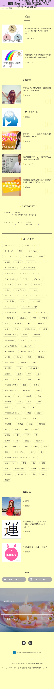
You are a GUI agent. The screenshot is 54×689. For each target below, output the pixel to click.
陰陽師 (32, 468)
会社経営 (36, 335)
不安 (33, 318)
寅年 (28, 374)
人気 (15, 329)
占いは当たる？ (26, 351)
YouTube (14, 579)
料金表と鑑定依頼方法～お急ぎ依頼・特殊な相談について (37, 181)
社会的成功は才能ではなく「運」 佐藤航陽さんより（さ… (35, 524)
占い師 (6, 357)
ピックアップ (29, 164)
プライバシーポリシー (18, 663)
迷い (31, 452)
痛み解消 (42, 424)
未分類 (28, 222)
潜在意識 (7, 424)
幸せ (38, 379)
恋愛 (17, 396)
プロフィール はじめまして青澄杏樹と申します (37, 135)
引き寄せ (35, 385)
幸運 (23, 385)
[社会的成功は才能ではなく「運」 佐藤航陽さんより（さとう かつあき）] (11, 529)
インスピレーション (11, 256)
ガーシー (30, 262)
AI (16, 245)
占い (31, 340)
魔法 (43, 474)
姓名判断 (7, 368)
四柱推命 (40, 357)
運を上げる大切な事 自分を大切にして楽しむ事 (37, 89)
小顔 (28, 379)
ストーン (22, 273)
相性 (25, 430)
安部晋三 (7, 374)
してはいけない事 (28, 268)
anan (26, 245)
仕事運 (24, 335)
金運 (23, 463)
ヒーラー (25, 296)
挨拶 (28, 402)
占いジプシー (28, 346)
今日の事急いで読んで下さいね (25, 215)
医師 (22, 340)
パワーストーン (9, 296)
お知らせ (27, 95)
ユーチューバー (9, 307)
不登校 (44, 318)
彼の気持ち (26, 390)
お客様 (6, 262)
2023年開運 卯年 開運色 (35, 547)
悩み (38, 396)
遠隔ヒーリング (9, 463)
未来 (32, 407)
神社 (17, 435)
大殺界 (23, 363)
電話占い (7, 474)
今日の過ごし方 (9, 335)
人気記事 (7, 212)
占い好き (41, 351)
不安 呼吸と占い (31, 112)
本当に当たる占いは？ (12, 413)
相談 (35, 430)
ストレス (35, 273)
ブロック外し (9, 301)
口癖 (28, 357)
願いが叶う (21, 474)
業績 (28, 413)
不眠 (5, 323)
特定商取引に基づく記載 (35, 663)
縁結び (26, 441)
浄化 (23, 418)
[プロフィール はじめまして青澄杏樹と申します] (11, 140)
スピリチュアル (9, 279)
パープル (33, 290)
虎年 (25, 446)
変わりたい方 (9, 363)
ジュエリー (8, 273)
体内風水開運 (9, 340)
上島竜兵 (22, 318)
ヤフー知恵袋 (34, 301)
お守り (40, 256)
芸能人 (15, 446)
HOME (8, 601)
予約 (28, 323)
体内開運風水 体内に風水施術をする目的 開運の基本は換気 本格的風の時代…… (38, 56)
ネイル (6, 290)
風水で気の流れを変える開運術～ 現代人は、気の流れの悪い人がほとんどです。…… (38, 31)
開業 (43, 463)
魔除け (6, 480)
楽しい (39, 413)
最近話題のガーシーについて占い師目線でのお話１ (37, 158)
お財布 (18, 262)
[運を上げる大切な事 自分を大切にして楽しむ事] (11, 94)
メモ (22, 301)
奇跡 (33, 363)
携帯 (38, 402)
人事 (5, 329)
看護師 (6, 435)
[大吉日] (11, 506)
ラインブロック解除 (29, 307)
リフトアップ (41, 312)
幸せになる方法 (9, 385)
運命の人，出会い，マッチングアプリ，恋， (19, 457)
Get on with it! (31, 224)
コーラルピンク (9, 268)
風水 (33, 474)
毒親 (5, 418)
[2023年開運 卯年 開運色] (11, 552)
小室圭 (18, 379)
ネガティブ (19, 290)
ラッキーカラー (9, 312)
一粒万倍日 (8, 318)
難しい (44, 468)
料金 (5, 407)
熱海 (30, 424)
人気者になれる (29, 329)
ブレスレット (39, 296)
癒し (5, 430)
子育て (19, 368)
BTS (36, 245)
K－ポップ (8, 251)
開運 (5, 468)
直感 (15, 430)
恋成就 (28, 396)
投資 (18, 402)
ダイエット (37, 279)
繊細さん (38, 441)
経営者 (6, 441)
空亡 (27, 435)
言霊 (45, 446)
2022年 (6, 245)
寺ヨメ (6, 379)
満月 (33, 418)
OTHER (9, 618)
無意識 (19, 424)
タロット (7, 284)
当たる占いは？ (9, 390)
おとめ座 (28, 256)
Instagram (40, 579)
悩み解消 (7, 402)
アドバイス (32, 251)
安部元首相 (32, 368)
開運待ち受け (18, 468)
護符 (5, 452)
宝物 (18, 374)
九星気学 (17, 323)
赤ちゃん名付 (18, 452)
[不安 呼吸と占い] (11, 117)
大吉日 (26, 501)
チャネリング (22, 284)
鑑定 (33, 463)
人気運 (44, 329)
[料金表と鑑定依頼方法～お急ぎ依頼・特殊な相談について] (11, 186)
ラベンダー (26, 312)
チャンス (36, 284)
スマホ (24, 279)
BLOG (8, 610)
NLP (20, 251)
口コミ (18, 357)
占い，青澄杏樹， (10, 346)
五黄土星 (40, 323)
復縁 (38, 390)
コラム (19, 222)
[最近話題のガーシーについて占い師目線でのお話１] (11, 163)
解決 (35, 446)
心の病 (6, 396)
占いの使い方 (9, 351)
